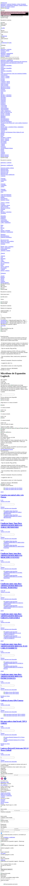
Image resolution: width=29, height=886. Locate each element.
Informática (3, 97)
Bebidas (2, 133)
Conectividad (4, 105)
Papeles (2, 149)
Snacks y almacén (5, 138)
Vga (11, 112)
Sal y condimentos (5, 262)
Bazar (2, 136)
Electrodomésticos (5, 118)
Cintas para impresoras (6, 73)
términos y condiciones (9, 837)
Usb (5, 112)
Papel (2, 92)
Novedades (7, 6)
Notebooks (3, 100)
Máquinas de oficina (5, 88)
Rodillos (25, 73)
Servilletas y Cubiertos (6, 137)
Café (6, 132)
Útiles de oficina (4, 84)
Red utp (8, 112)
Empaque (3, 89)
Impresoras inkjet (5, 170)
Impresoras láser (18, 61)
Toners (2, 66)
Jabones (11, 148)
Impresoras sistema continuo (7, 61)
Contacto (12, 6)
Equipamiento (4, 128)
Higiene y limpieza (5, 270)
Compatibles (9, 65)
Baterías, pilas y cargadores (7, 126)
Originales (3, 65)
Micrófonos (3, 323)
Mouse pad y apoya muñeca (15, 122)
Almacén (3, 130)
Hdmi (2, 112)
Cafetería (3, 144)
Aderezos (3, 132)
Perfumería (3, 146)
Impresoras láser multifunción (7, 174)
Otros (2, 72)
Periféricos (3, 102)
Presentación (4, 321)
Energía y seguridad (5, 113)
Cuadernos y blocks (5, 81)
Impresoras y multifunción (7, 60)
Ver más (21, 62)
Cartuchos (3, 64)
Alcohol (3, 148)
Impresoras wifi (15, 62)
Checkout (3, 860)
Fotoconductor (4, 74)
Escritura (3, 78)
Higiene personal (5, 154)
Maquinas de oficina (5, 86)
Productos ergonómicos (6, 121)
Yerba (14, 132)
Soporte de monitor (5, 242)
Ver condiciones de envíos (7, 449)
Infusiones (10, 132)
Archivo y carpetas (5, 76)
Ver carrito (3, 853)
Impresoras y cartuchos (6, 4)
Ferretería (3, 125)
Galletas (18, 132)
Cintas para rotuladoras (17, 73)
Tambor (2, 69)
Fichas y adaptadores (18, 126)
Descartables (4, 141)
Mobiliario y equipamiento (7, 5)
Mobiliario (3, 116)
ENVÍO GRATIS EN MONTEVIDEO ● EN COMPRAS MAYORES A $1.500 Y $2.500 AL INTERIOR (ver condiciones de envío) (14, 13)
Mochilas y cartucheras (6, 94)
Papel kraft (3, 90)
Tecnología (23, 4)
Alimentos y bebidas (18, 5)
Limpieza (3, 152)
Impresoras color (7, 62)
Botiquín (7, 148)
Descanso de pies (5, 122)
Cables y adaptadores (6, 110)
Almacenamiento (5, 108)
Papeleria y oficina (16, 4)
